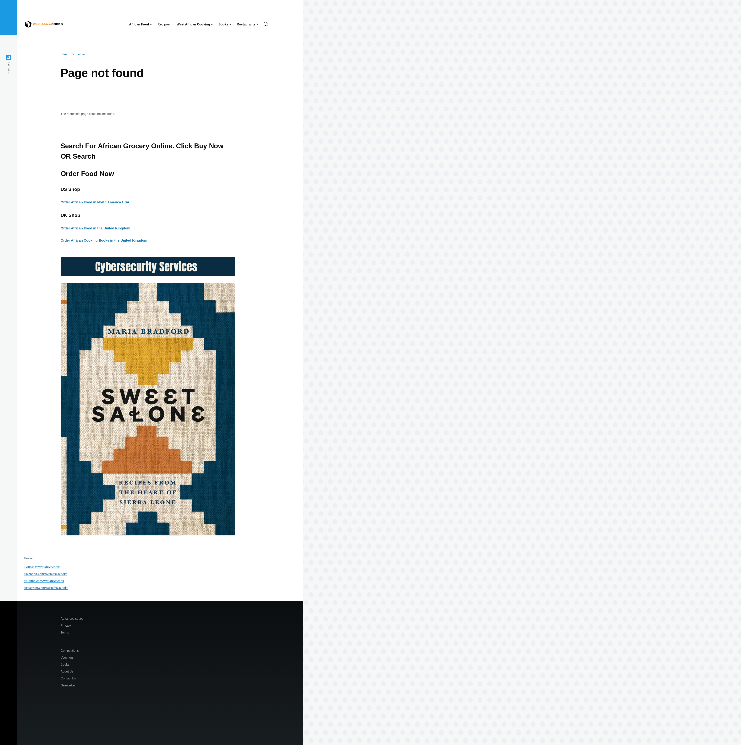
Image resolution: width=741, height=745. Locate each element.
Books (65, 664)
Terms (65, 632)
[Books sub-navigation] (232, 24)
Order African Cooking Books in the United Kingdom (104, 240)
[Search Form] (266, 24)
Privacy (66, 625)
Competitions (70, 650)
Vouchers (67, 657)
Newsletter (68, 685)
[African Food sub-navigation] (153, 24)
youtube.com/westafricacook (44, 580)
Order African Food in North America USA (95, 202)
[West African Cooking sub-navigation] (214, 24)
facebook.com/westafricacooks (45, 573)
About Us (67, 671)
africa (81, 54)
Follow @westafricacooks (42, 566)
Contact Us (68, 678)
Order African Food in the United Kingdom (95, 228)
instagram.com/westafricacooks (46, 587)
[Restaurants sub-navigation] (259, 24)
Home (64, 54)
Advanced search (73, 618)
